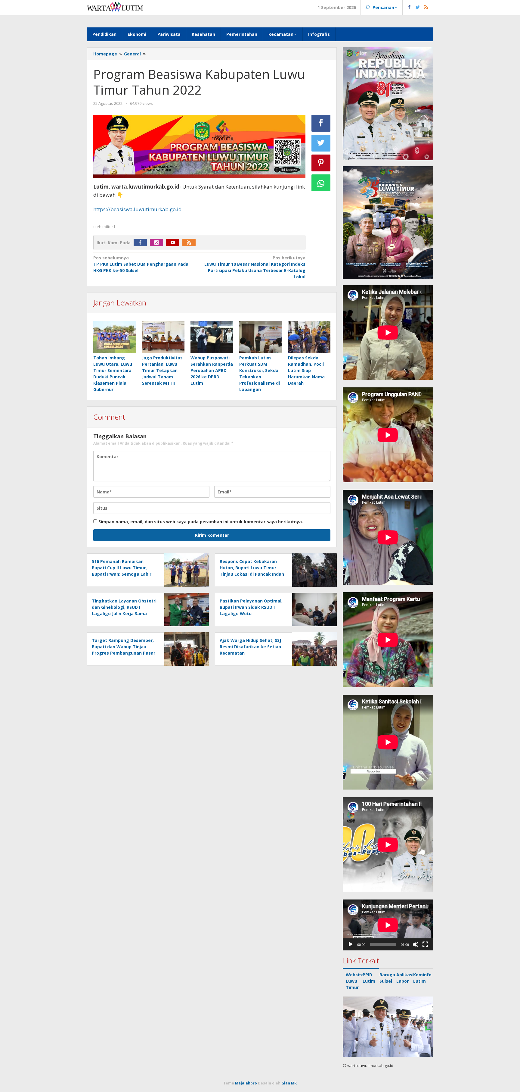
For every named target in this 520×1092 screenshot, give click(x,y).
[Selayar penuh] (425, 944)
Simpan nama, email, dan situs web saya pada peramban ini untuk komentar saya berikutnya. (200, 521)
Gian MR (289, 1083)
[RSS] (190, 243)
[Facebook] (142, 243)
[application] (388, 925)
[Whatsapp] (321, 182)
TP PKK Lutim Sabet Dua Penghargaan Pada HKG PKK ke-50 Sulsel (140, 264)
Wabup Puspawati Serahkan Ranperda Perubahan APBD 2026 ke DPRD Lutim (211, 370)
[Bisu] (416, 944)
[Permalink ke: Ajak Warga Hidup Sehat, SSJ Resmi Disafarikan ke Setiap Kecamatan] (312, 649)
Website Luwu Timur (355, 981)
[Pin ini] (321, 163)
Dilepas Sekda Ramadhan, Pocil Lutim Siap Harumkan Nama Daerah (306, 370)
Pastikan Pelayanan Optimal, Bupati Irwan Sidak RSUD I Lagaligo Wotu (251, 607)
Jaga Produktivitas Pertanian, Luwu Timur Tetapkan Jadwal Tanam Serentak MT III (162, 370)
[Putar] (351, 944)
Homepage (105, 54)
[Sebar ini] (321, 123)
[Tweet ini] (321, 143)
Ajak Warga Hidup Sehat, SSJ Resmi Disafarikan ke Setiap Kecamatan (250, 646)
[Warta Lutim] (115, 6)
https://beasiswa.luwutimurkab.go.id (137, 209)
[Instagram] (158, 243)
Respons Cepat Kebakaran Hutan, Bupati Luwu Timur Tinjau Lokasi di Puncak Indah (252, 568)
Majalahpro (246, 1083)
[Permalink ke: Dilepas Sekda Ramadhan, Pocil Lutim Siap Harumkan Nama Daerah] (309, 337)
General (132, 54)
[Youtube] (174, 243)
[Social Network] (418, 7)
